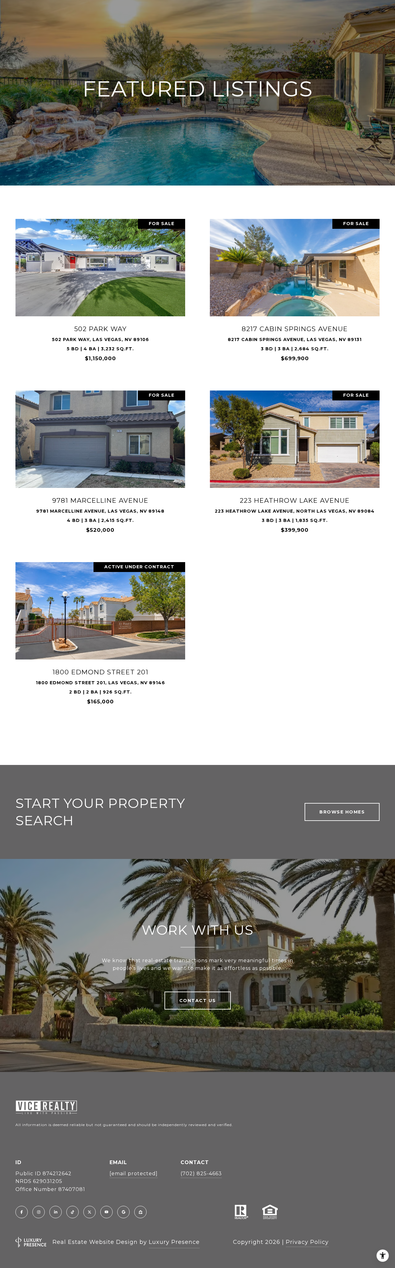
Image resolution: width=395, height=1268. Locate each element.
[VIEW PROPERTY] (100, 287)
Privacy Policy (307, 1242)
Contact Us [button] (197, 1000)
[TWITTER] (89, 1212)
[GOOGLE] (123, 1212)
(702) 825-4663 (201, 1173)
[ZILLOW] (140, 1212)
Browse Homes (342, 812)
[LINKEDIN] (55, 1212)
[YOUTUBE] (106, 1212)
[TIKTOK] (72, 1212)
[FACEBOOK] (21, 1212)
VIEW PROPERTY (100, 293)
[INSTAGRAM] (38, 1212)
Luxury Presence (174, 1242)
